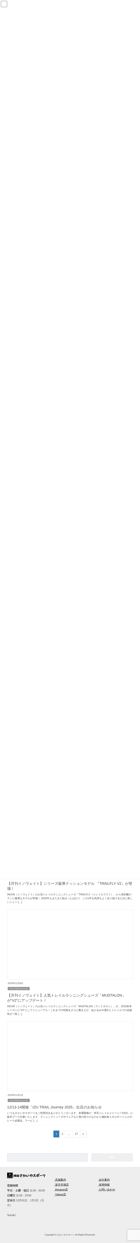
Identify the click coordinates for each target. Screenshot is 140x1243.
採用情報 (104, 1184)
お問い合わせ (106, 1189)
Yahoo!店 (60, 1194)
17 (76, 1135)
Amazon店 (61, 1189)
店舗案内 (60, 1179)
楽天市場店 (61, 1184)
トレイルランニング (19, 988)
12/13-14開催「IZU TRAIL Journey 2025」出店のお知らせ (54, 1107)
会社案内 (104, 1179)
